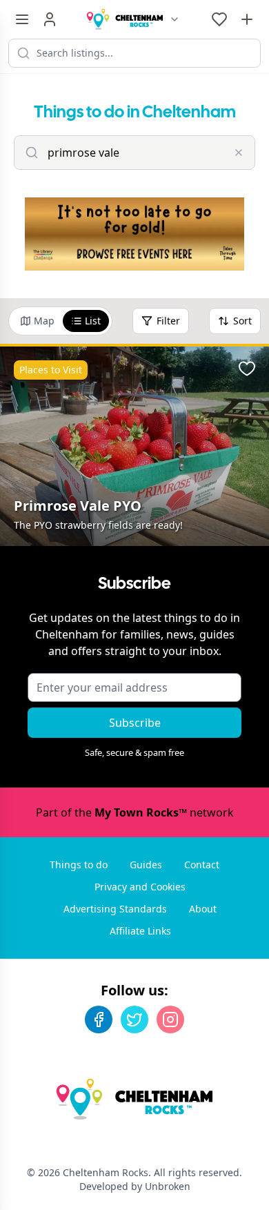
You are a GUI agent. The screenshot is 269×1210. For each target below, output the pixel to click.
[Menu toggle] (22, 19)
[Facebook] (98, 1019)
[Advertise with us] (247, 19)
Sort (242, 320)
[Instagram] (170, 1019)
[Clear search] (238, 152)
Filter (168, 320)
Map (44, 320)
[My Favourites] (219, 19)
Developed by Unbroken (134, 1186)
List (93, 320)
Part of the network (135, 812)
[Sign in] (49, 19)
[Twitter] (134, 1019)
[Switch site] (174, 19)
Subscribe (135, 722)
